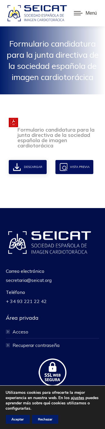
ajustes (77, 398)
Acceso (20, 332)
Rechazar (45, 419)
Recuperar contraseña (36, 345)
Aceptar (17, 419)
